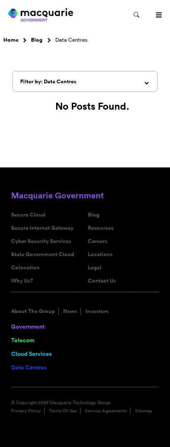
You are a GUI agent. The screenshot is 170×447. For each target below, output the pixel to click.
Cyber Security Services (41, 241)
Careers (97, 241)
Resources (100, 228)
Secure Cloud (28, 215)
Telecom (22, 340)
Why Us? (22, 281)
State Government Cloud (42, 254)
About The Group (33, 311)
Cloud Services (31, 354)
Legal (95, 267)
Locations (100, 254)
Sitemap (143, 410)
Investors (97, 311)
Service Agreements (106, 410)
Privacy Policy (26, 410)
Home (11, 40)
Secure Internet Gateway (42, 228)
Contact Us (102, 281)
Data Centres (28, 367)
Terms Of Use (63, 410)
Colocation (25, 267)
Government (28, 326)
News (70, 311)
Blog (36, 40)
